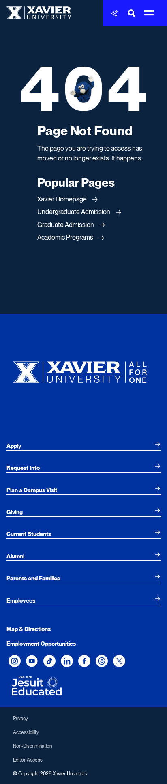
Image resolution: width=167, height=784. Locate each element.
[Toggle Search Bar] (132, 13)
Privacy (20, 718)
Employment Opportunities (41, 643)
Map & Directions (28, 629)
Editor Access (28, 760)
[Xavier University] (83, 370)
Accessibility (26, 732)
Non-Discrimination (32, 746)
